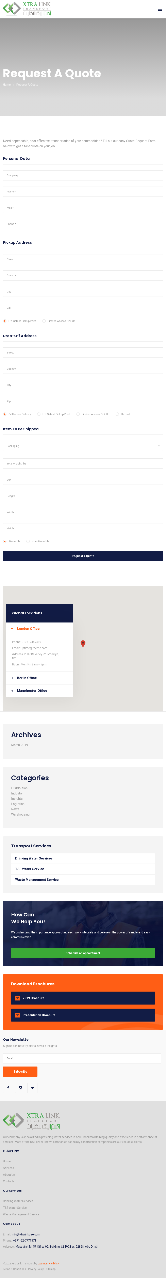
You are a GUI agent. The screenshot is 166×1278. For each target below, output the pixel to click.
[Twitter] (32, 1088)
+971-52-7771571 (24, 1240)
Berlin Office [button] (27, 678)
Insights (17, 799)
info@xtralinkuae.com (26, 1234)
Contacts (9, 1181)
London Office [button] (28, 629)
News (15, 809)
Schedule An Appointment (83, 953)
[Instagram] (20, 1088)
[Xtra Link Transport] (27, 9)
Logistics (17, 804)
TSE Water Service (29, 869)
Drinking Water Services (34, 858)
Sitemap (51, 1269)
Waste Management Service (37, 880)
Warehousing (20, 814)
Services (8, 1168)
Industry (17, 793)
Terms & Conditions (14, 1269)
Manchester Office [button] (32, 691)
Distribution (19, 788)
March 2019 (19, 745)
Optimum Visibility (48, 1263)
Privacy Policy (36, 1269)
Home (7, 84)
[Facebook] (8, 1088)
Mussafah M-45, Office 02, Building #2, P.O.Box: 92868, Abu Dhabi (57, 1246)
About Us (9, 1174)
